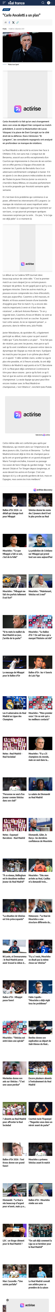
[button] (5, 3)
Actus (6, 9)
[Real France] (17, 3)
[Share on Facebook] (9, 22)
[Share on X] (13, 22)
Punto (5, 29)
